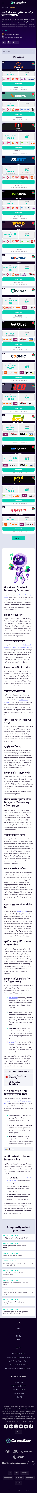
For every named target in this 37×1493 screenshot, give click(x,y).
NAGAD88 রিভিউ (19, 87)
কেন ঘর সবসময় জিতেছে (18, 1365)
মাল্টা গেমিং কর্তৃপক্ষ (13, 998)
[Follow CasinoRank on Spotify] (25, 1438)
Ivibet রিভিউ (18, 316)
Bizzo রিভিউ (18, 249)
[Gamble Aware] (15, 1474)
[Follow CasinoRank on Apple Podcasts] (30, 1438)
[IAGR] (7, 1462)
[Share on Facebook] (9, 42)
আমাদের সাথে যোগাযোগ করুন (18, 1397)
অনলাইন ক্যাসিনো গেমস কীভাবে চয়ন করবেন (18, 1368)
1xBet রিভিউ (18, 185)
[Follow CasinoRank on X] (16, 1438)
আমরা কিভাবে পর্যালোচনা (18, 1401)
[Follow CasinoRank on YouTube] (20, 1438)
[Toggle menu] (3, 3)
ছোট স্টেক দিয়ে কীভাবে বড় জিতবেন (18, 1372)
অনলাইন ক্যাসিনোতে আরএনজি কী (18, 1376)
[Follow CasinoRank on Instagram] (11, 1438)
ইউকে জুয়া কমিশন (13, 1042)
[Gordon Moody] (18, 1468)
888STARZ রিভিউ (19, 151)
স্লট (18, 1351)
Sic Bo (18, 1347)
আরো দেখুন (17, 538)
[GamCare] (26, 1462)
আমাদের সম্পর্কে (18, 1393)
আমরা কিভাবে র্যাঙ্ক (18, 1404)
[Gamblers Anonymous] (15, 1462)
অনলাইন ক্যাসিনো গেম (21, 911)
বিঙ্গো (18, 1340)
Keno (18, 1343)
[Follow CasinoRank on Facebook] (6, 1438)
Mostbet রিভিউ (18, 282)
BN (17, 1443)
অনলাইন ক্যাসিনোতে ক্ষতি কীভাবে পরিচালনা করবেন (18, 1379)
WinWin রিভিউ (18, 216)
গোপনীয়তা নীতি (18, 1408)
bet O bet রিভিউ (18, 348)
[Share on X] (4, 42)
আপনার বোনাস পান (18, 83)
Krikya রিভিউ (18, 118)
